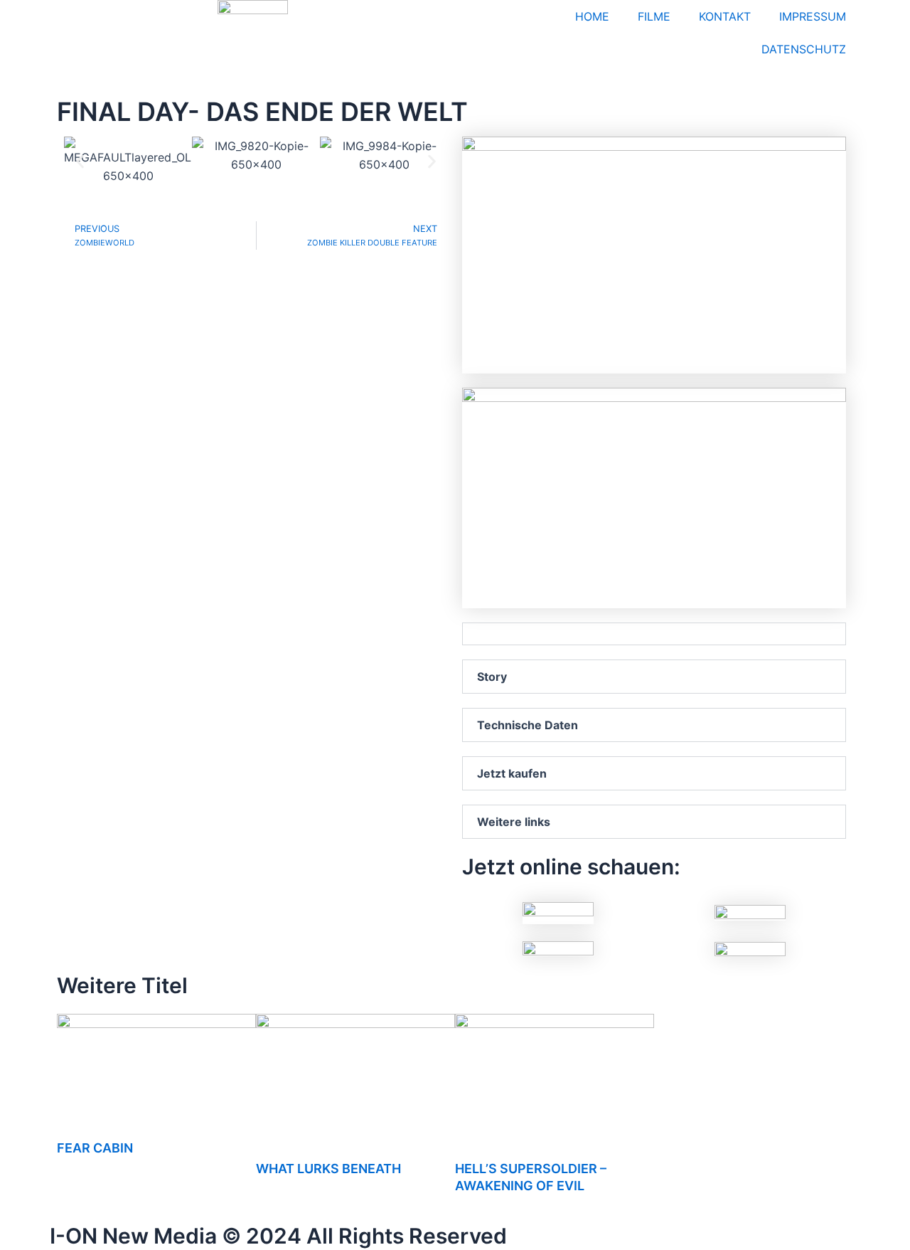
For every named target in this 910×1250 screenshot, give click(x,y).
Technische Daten (527, 725)
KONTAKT (725, 16)
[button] (80, 161)
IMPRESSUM (812, 16)
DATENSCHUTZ (803, 49)
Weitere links (513, 822)
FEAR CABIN (95, 1147)
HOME (592, 16)
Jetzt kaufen (512, 773)
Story (492, 676)
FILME (654, 16)
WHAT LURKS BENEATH (328, 1168)
